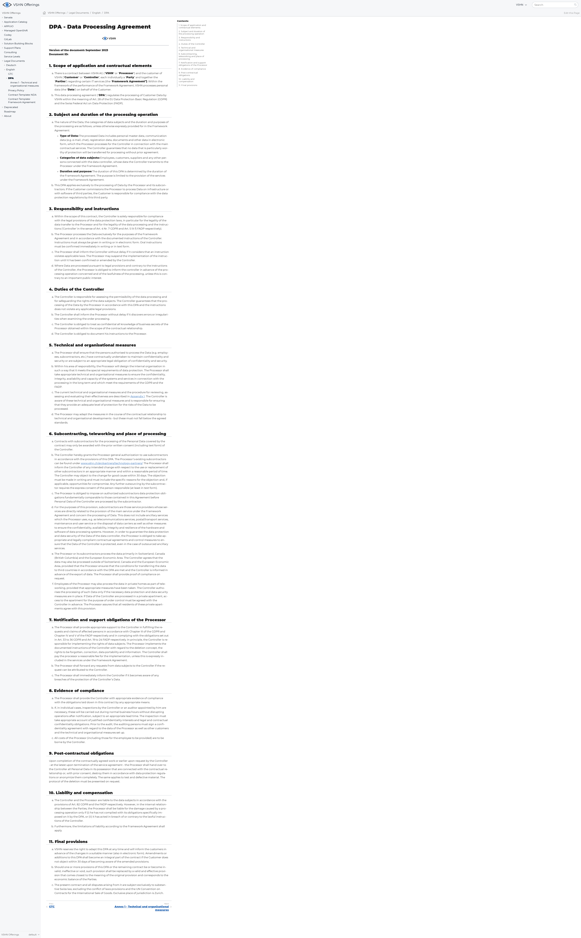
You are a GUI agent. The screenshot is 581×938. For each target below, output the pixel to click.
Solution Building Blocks (18, 43)
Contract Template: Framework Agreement (21, 101)
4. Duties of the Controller (192, 44)
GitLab (8, 39)
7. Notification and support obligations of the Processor (193, 63)
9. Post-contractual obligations (188, 73)
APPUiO (8, 26)
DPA (11, 78)
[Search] (575, 5)
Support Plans (12, 47)
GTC (10, 73)
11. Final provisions (188, 85)
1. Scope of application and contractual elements (192, 26)
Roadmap (10, 111)
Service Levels (12, 56)
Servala (8, 17)
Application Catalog (15, 21)
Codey (7, 34)
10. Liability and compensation (186, 80)
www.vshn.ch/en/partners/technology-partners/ (111, 463)
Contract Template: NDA (22, 94)
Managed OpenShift (16, 30)
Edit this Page (572, 12)
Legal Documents (14, 60)
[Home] (44, 13)
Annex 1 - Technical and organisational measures (24, 84)
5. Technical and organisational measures (191, 48)
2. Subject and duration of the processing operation (192, 32)
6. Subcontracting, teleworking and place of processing (191, 56)
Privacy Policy (16, 90)
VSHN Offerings (26, 5)
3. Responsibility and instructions (189, 38)
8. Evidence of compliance (192, 69)
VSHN (519, 4)
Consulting (10, 52)
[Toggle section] (2, 17)
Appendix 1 (137, 396)
